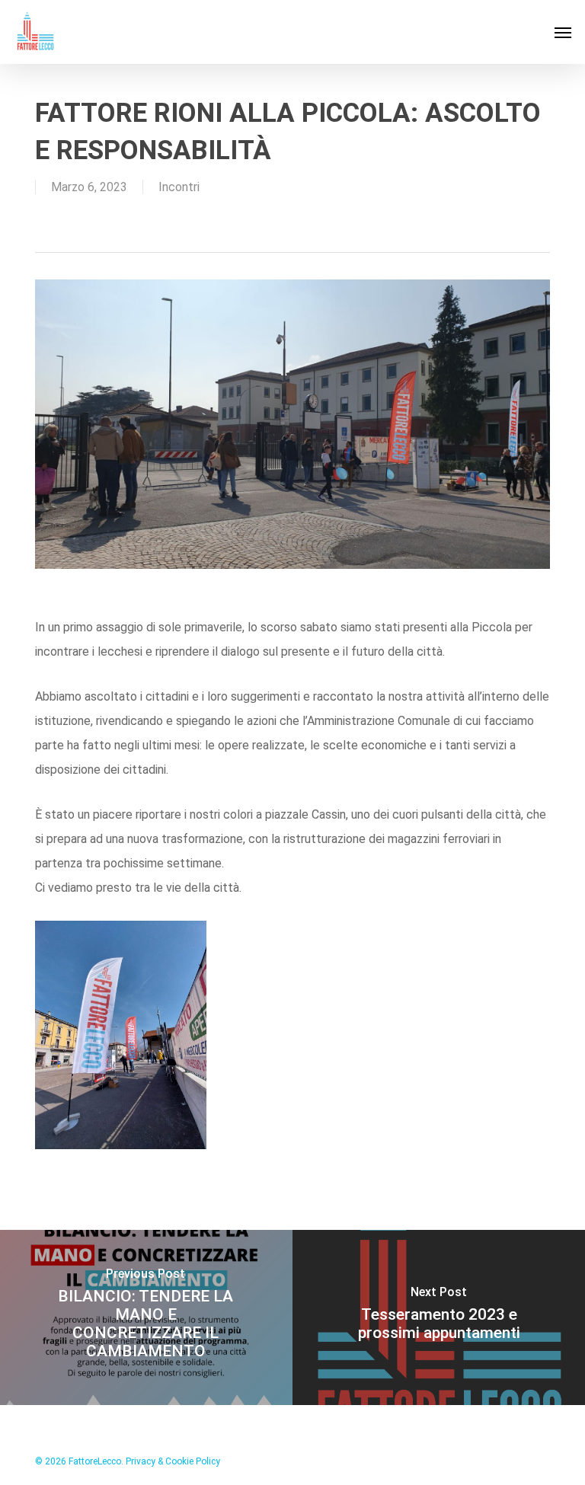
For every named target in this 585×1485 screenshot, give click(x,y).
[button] (563, 32)
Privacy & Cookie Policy (173, 1461)
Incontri (179, 187)
